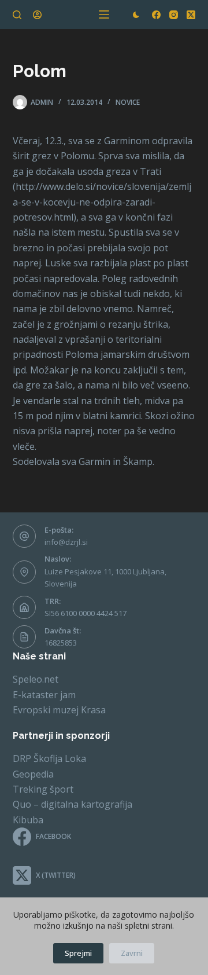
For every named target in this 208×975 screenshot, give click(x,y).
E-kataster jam (44, 694)
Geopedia (33, 774)
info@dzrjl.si (66, 542)
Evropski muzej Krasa (59, 709)
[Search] (17, 14)
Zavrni (132, 953)
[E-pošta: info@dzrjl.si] (24, 536)
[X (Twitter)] (191, 14)
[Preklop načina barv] (136, 14)
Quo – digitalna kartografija (72, 804)
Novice (128, 102)
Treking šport (43, 789)
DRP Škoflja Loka (49, 758)
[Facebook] (156, 14)
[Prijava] (37, 14)
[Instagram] (173, 14)
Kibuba (28, 819)
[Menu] (104, 14)
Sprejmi (78, 953)
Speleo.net (35, 679)
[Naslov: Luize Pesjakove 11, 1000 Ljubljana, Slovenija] (24, 572)
